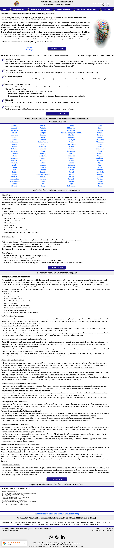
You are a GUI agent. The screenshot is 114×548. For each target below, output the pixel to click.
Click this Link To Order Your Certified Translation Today (57, 514)
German (76, 17)
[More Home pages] (7, 9)
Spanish (14, 19)
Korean (28, 19)
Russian (41, 19)
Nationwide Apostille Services (102, 530)
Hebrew (46, 19)
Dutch (9, 19)
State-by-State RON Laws (104, 528)
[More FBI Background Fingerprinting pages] (50, 9)
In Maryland (46, 528)
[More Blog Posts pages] (110, 9)
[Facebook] (57, 537)
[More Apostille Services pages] (24, 9)
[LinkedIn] (62, 537)
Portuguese (82, 17)
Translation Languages (10, 530)
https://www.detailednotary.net (70, 543)
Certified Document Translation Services (57, 2)
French (24, 19)
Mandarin (4, 19)
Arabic (19, 19)
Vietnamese (34, 19)
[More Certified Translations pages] (70, 9)
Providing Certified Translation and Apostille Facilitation (22, 528)
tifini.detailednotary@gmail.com (100, 3)
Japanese (70, 17)
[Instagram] (51, 537)
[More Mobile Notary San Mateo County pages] (97, 9)
